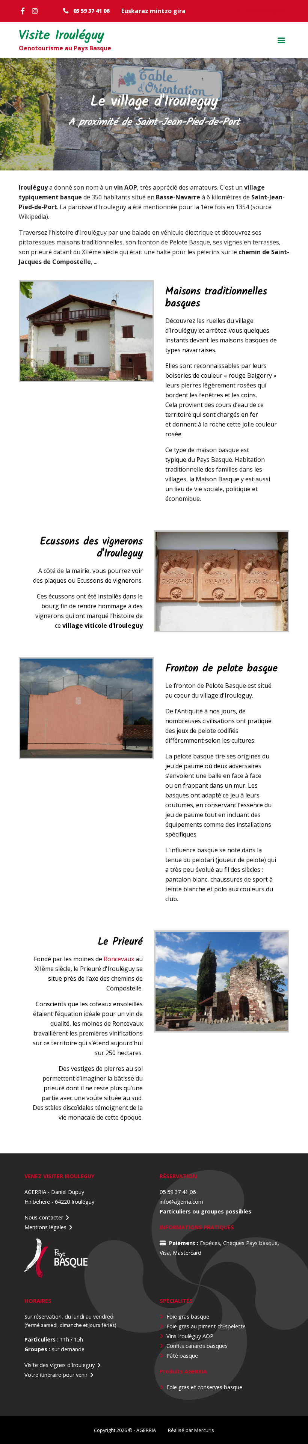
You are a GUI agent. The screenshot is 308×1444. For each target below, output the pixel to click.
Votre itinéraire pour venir (56, 1374)
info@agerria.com (181, 1201)
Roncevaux (119, 959)
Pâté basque (182, 1355)
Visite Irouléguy (61, 36)
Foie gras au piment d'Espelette (206, 1326)
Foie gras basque (187, 1316)
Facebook (24, 11)
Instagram (35, 11)
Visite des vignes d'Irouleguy (59, 1365)
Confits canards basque (195, 1345)
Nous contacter (43, 1217)
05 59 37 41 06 (91, 10)
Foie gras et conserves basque (204, 1387)
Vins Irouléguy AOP (189, 1336)
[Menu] (281, 41)
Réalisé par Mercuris (191, 1430)
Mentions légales (45, 1227)
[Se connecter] (237, 11)
